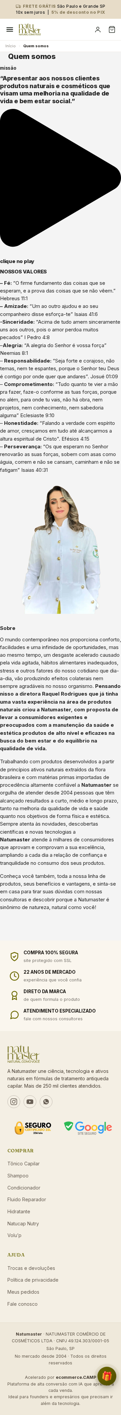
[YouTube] (30, 1101)
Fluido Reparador (26, 1199)
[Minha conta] (98, 29)
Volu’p (14, 1235)
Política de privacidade (32, 1280)
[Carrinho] (112, 29)
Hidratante (18, 1211)
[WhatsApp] (46, 1101)
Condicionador (23, 1188)
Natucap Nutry (23, 1223)
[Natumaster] (54, 29)
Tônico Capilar (23, 1163)
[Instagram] (13, 1101)
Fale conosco (22, 1304)
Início (10, 46)
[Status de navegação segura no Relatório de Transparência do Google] (88, 1128)
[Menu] (9, 29)
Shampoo (18, 1175)
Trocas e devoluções (31, 1268)
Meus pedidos (23, 1292)
